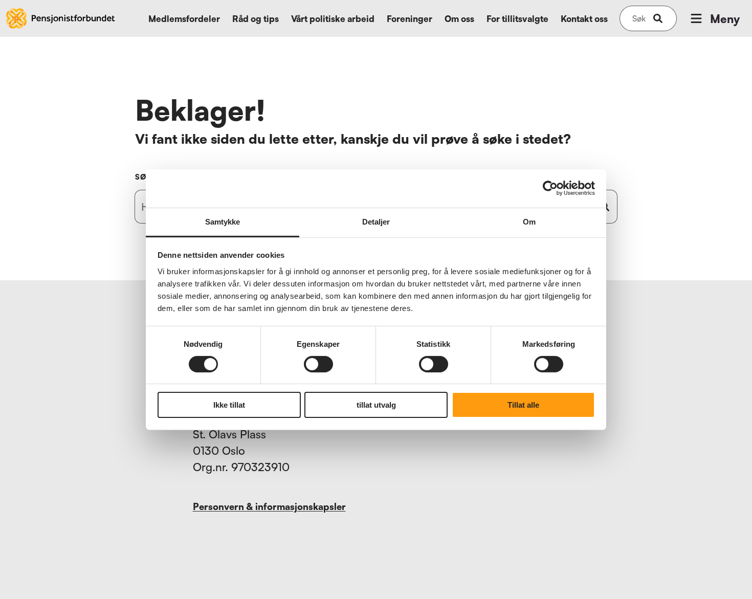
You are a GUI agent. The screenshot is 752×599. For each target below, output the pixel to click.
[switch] (318, 364)
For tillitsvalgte (517, 18)
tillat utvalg (376, 405)
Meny (725, 19)
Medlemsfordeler (184, 18)
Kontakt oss (584, 18)
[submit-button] (658, 18)
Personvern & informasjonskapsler (269, 506)
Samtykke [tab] (222, 221)
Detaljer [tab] (376, 221)
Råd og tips (255, 18)
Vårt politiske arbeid (332, 18)
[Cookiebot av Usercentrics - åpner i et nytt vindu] (550, 188)
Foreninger (409, 18)
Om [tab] (529, 221)
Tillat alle (523, 405)
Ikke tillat (229, 405)
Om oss (459, 18)
